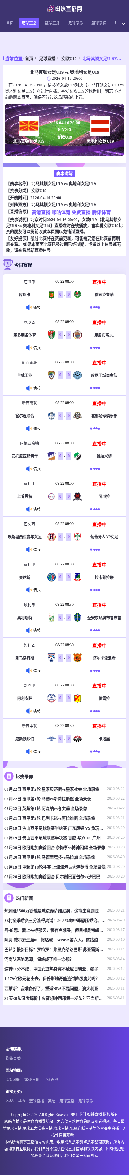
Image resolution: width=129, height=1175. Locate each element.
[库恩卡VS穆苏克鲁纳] (95, 307)
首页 (9, 23)
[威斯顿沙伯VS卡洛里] (95, 751)
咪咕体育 (61, 212)
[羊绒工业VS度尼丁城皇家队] (95, 388)
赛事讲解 (64, 173)
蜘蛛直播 (13, 1058)
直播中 (99, 282)
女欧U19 (69, 58)
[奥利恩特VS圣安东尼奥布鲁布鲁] (95, 630)
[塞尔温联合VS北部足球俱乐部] (95, 428)
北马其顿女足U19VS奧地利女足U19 (103, 58)
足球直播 (29, 23)
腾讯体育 (101, 212)
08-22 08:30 (64, 564)
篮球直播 (52, 23)
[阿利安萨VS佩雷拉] (95, 711)
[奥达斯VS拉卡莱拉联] (95, 590)
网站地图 (13, 1080)
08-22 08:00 (64, 281)
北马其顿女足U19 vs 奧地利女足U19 (63, 183)
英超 (51, 1101)
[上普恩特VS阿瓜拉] (95, 509)
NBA (10, 1100)
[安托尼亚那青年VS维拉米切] (95, 469)
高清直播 (41, 212)
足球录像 (75, 23)
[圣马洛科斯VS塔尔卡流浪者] (95, 670)
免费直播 (81, 212)
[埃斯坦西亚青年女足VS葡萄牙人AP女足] (95, 549)
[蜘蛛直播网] (64, 9)
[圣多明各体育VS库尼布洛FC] (95, 347)
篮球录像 (98, 23)
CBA (21, 1100)
